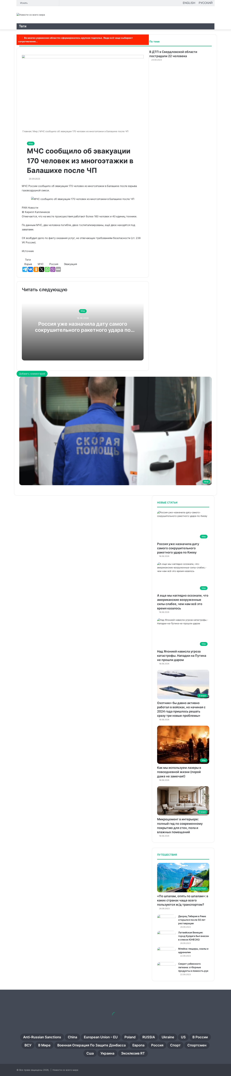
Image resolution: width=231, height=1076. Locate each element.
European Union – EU (101, 1037)
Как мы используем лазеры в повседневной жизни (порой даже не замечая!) (179, 772)
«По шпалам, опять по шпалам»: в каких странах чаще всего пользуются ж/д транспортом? (182, 900)
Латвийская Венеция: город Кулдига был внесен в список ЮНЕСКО (193, 936)
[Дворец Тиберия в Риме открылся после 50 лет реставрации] (166, 921)
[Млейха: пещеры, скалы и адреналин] (166, 953)
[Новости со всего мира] (31, 15)
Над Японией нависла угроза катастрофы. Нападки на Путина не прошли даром (181, 656)
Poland (130, 1037)
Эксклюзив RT (133, 1053)
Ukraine (168, 1037)
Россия (157, 1045)
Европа (138, 1045)
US (183, 1037)
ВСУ (28, 1045)
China (72, 1037)
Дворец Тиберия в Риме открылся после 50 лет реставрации (192, 920)
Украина (107, 1053)
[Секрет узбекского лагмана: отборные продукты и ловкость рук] (166, 968)
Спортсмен (196, 1045)
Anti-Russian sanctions (42, 1037)
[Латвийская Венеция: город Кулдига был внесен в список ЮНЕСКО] (166, 937)
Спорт (175, 1045)
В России (200, 1037)
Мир (31, 143)
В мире (44, 1045)
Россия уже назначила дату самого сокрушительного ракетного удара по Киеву (83, 330)
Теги (22, 26)
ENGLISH (189, 3)
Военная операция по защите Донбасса (91, 1045)
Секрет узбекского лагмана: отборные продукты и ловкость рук (193, 967)
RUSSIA (148, 1037)
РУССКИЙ (206, 3)
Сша (90, 1053)
